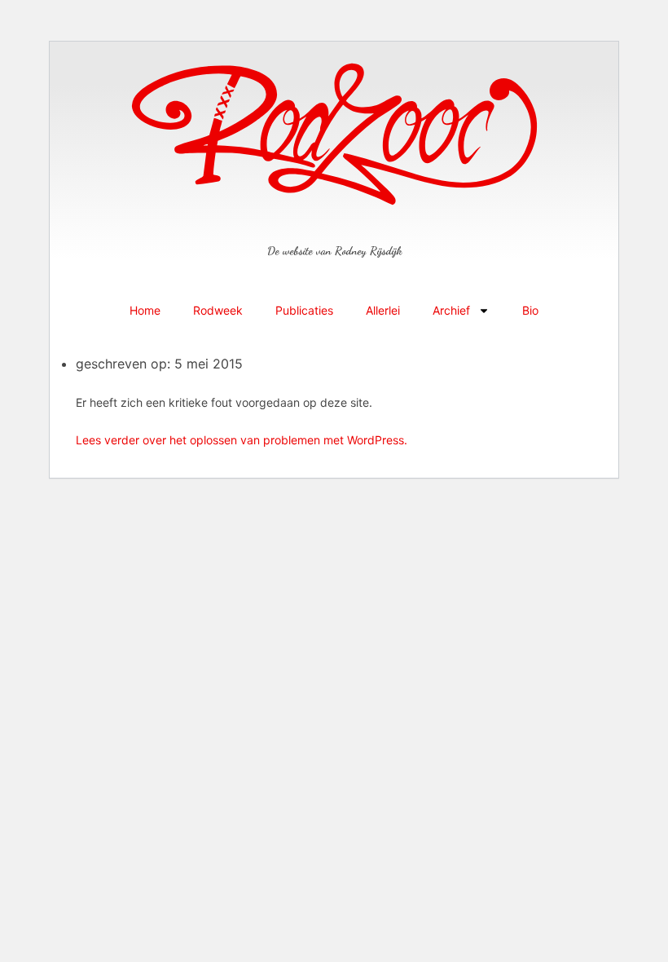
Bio (530, 310)
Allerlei (383, 310)
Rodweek (218, 310)
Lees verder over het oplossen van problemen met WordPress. (241, 440)
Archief (451, 310)
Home (145, 310)
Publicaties (304, 310)
